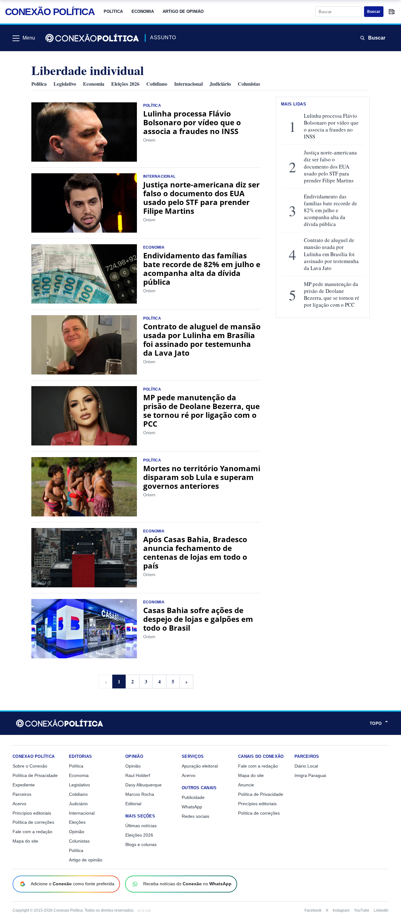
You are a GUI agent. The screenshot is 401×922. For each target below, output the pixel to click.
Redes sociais (195, 816)
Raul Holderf (137, 775)
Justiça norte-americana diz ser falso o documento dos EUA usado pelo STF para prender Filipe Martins (201, 197)
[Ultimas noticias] (391, 11)
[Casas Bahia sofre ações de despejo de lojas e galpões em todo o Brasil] (84, 628)
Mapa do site (25, 841)
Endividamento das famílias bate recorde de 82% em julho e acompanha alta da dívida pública (201, 268)
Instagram (341, 910)
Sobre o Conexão (30, 765)
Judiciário (220, 83)
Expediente (24, 784)
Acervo (19, 803)
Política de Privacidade (35, 775)
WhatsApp (192, 806)
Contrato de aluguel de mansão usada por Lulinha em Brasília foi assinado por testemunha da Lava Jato (202, 339)
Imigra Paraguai (310, 775)
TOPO (379, 723)
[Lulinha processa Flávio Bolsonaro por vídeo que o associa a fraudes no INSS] (84, 132)
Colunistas (249, 83)
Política (113, 11)
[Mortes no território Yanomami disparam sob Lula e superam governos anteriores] (84, 486)
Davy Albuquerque (143, 784)
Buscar (373, 11)
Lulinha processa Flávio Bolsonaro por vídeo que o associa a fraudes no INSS (192, 122)
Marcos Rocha (139, 794)
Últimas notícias (141, 825)
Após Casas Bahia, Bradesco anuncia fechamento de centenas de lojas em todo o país (195, 552)
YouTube (361, 910)
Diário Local (306, 765)
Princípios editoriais (32, 813)
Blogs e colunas (141, 844)
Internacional (188, 83)
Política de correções (33, 822)
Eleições (77, 822)
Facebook (313, 910)
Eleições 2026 (125, 83)
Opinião (76, 831)
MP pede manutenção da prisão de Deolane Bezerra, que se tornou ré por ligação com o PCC (201, 410)
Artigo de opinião (183, 11)
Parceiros (22, 794)
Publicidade (193, 797)
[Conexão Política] (92, 38)
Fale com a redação (32, 831)
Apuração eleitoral (200, 765)
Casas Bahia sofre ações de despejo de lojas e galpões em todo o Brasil (198, 619)
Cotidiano (156, 83)
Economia (143, 11)
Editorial (133, 803)
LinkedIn (381, 910)
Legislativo (65, 83)
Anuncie (246, 784)
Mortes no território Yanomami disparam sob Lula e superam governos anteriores (201, 477)
